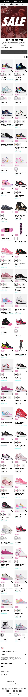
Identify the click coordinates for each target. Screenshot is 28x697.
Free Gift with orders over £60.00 (14, 1)
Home (2, 47)
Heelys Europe (16, 693)
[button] (2, 4)
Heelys (22, 45)
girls (23, 43)
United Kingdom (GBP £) (13, 684)
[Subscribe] (25, 654)
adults (5, 45)
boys (20, 43)
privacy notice (13, 659)
